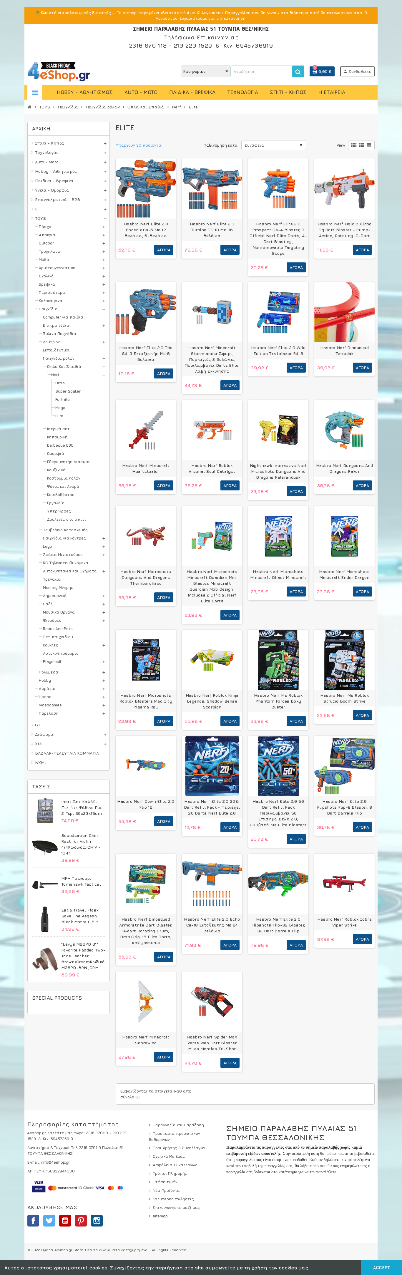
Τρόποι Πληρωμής (170, 1173)
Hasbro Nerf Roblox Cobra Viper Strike (344, 922)
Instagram (97, 1221)
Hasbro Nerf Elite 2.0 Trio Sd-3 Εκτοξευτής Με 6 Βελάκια (145, 353)
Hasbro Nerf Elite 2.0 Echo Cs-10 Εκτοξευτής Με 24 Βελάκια (212, 925)
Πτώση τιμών (165, 1181)
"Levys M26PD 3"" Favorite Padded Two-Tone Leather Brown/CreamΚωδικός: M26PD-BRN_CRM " (84, 955)
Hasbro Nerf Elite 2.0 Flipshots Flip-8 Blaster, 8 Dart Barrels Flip (344, 807)
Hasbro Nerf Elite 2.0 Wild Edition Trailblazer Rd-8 (278, 350)
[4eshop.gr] (59, 70)
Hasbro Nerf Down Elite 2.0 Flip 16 (145, 804)
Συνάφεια (254, 145)
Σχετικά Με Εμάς (169, 1156)
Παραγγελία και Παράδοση (178, 1124)
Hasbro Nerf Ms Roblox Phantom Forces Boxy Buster (278, 701)
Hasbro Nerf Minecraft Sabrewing (146, 1039)
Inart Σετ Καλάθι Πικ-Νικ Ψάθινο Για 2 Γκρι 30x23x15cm (81, 807)
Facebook (33, 1221)
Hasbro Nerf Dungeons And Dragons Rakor (344, 468)
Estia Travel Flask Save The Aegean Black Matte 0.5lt (79, 915)
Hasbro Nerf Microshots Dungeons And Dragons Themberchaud (145, 577)
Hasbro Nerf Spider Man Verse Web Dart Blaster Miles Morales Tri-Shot (212, 1042)
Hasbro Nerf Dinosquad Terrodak (344, 350)
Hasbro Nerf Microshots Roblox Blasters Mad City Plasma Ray (145, 701)
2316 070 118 (148, 45)
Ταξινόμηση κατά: (221, 145)
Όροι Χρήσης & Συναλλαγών (179, 1147)
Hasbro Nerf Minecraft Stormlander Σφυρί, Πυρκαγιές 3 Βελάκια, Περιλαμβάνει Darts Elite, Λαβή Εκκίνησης (212, 359)
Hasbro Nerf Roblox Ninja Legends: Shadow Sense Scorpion (212, 701)
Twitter (49, 1221)
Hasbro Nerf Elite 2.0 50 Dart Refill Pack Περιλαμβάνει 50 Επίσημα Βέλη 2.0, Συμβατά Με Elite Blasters (278, 813)
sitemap (160, 1216)
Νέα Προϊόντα (166, 1190)
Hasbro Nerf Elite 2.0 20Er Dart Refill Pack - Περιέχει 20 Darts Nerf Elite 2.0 (212, 807)
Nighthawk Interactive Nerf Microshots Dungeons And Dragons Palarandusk (278, 471)
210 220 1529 (193, 45)
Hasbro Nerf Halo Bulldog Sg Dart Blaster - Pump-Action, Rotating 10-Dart (345, 229)
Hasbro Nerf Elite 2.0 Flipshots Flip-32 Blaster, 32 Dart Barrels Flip (278, 925)
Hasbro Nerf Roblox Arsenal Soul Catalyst (212, 468)
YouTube (65, 1221)
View (341, 145)
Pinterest (81, 1221)
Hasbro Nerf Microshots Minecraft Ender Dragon (344, 574)
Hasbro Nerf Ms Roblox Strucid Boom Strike (344, 698)
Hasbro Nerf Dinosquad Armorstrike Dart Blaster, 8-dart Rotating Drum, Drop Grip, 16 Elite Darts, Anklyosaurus (145, 931)
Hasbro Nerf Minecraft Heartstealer (146, 468)
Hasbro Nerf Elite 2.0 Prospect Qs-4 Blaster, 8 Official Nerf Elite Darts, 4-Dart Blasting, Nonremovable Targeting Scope (278, 238)
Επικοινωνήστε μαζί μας (176, 1207)
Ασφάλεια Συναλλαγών (175, 1164)
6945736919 (254, 45)
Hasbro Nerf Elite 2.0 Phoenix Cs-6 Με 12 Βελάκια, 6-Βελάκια (146, 229)
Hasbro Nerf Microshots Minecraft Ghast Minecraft (278, 574)
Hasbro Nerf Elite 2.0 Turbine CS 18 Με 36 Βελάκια (212, 229)
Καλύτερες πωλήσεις (173, 1199)
